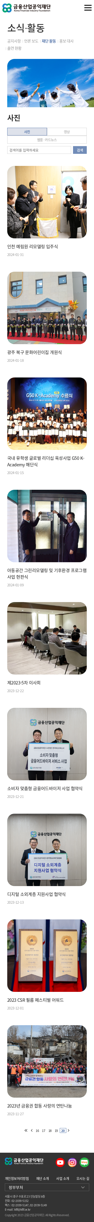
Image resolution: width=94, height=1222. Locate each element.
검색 (80, 150)
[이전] (31, 1130)
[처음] (26, 1130)
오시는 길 (82, 1178)
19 (56, 1130)
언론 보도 (31, 41)
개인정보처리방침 (17, 1178)
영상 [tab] (67, 131)
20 (63, 1130)
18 (50, 1130)
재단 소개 (42, 1178)
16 (37, 1130)
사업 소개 (62, 1178)
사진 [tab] (27, 131)
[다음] (68, 1130)
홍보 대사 (66, 41)
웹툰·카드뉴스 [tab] (47, 139)
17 (43, 1130)
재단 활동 (49, 41)
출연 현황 (14, 48)
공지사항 (14, 41)
